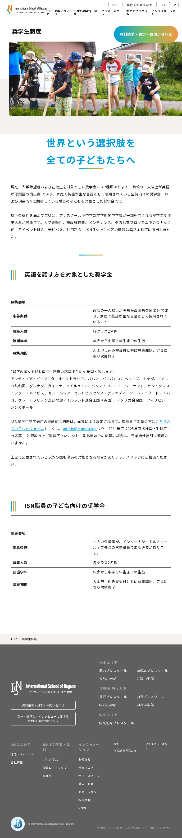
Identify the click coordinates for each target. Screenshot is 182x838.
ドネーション (87, 792)
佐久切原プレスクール (116, 722)
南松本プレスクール (152, 670)
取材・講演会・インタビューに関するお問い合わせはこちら (43, 718)
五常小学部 (108, 678)
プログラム (50, 759)
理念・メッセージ (23, 754)
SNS (115, 5)
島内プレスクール (113, 670)
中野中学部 (145, 704)
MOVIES (84, 808)
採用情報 (84, 800)
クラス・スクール (111, 12)
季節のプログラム (136, 12)
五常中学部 (145, 678)
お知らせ (84, 759)
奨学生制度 (86, 784)
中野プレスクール (150, 696)
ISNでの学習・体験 (85, 12)
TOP (49, 12)
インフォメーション (163, 12)
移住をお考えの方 (140, 5)
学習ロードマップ (55, 768)
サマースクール (88, 776)
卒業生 (47, 776)
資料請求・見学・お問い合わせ (43, 705)
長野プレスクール (113, 696)
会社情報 (17, 762)
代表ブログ (86, 768)
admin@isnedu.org (80, 428)
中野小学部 (108, 704)
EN (164, 4)
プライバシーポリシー (157, 746)
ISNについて (62, 12)
